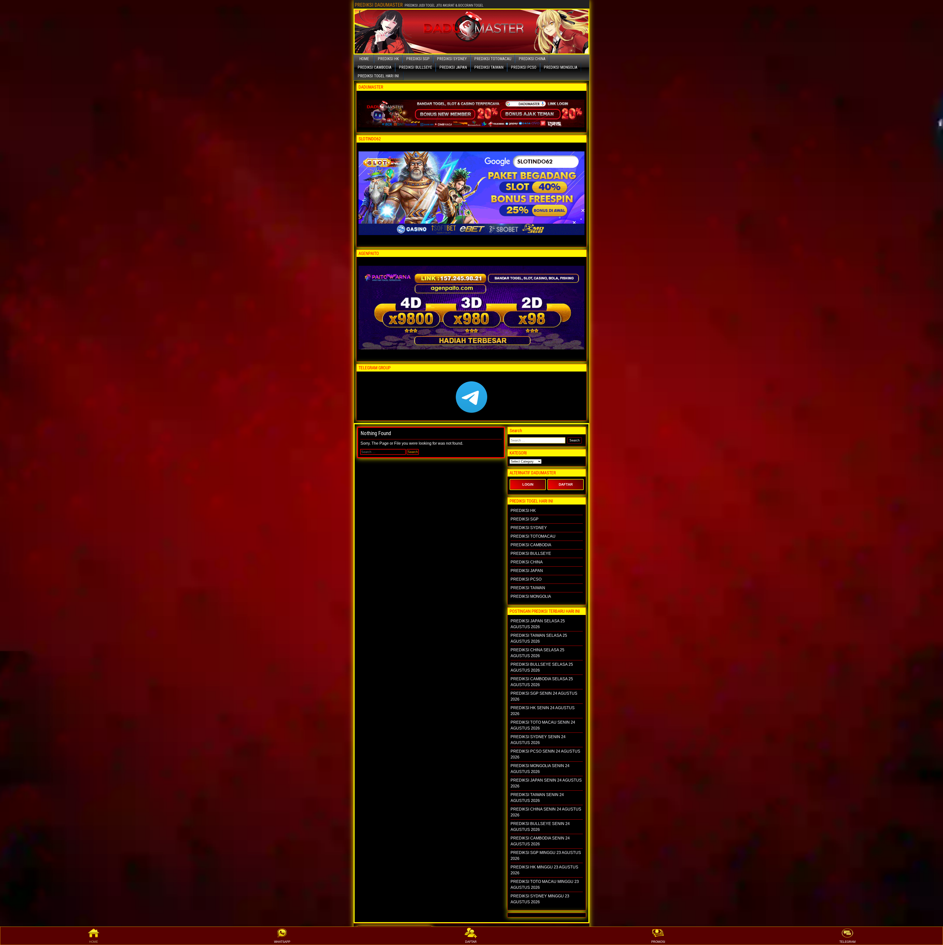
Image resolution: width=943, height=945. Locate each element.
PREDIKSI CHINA (532, 58)
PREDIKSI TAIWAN (488, 67)
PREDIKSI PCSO (523, 67)
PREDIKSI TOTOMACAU (492, 58)
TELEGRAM (847, 942)
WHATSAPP (282, 942)
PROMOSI (658, 942)
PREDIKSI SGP (418, 58)
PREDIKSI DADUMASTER (379, 5)
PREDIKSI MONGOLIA (560, 67)
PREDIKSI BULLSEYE (415, 67)
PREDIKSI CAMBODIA (374, 67)
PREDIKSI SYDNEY (452, 58)
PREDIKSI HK (388, 58)
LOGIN (527, 484)
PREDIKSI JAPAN (453, 67)
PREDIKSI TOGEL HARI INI (378, 76)
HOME (93, 942)
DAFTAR (471, 942)
